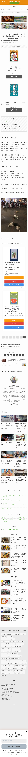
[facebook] (14, 404)
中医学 (17, 665)
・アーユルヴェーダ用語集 (7, 688)
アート (9, 636)
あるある (10, 634)
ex (3, 634)
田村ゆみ (14, 385)
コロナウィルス (6, 651)
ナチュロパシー (5, 348)
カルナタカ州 (18, 646)
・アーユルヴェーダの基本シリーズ (9, 684)
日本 (23, 668)
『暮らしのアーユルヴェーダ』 (11, 500)
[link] (11, 404)
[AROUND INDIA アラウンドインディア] (14, 6)
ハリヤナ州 (5, 660)
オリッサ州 (19, 643)
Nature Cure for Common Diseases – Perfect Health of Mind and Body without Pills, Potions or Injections (12, 309)
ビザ (4, 663)
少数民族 (16, 668)
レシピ (11, 665)
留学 (22, 670)
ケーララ (5, 346)
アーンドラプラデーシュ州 (9, 641)
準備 (10, 670)
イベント (20, 641)
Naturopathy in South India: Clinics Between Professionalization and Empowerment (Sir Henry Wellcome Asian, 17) (12, 266)
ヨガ (4, 665)
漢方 (16, 670)
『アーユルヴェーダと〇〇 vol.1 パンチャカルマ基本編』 (14, 504)
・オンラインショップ (6, 695)
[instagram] (17, 404)
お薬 (22, 634)
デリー (4, 658)
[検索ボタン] (2, 6)
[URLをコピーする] (23, 355)
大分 (4, 668)
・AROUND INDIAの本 (6, 696)
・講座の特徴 (4, 698)
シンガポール (16, 651)
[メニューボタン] (26, 6)
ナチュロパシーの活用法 (10, 124)
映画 (4, 670)
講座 (4, 675)
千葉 (24, 665)
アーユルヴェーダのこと (8, 40)
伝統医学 (10, 346)
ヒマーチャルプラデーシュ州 (18, 660)
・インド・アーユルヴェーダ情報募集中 (10, 692)
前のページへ (7, 121)
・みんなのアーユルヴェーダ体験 (8, 691)
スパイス (5, 653)
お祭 (17, 634)
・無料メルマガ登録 (5, 699)
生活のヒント (17, 346)
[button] (5, 355)
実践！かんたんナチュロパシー (13, 126)
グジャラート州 (6, 648)
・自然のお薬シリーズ (6, 685)
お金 (4, 636)
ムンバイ (23, 663)
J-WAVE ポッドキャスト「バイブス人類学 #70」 (13, 517)
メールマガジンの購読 (10, 529)
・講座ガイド (4, 694)
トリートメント (14, 658)
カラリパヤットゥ (7, 646)
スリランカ (14, 653)
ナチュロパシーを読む (10, 128)
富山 (9, 668)
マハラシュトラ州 (13, 663)
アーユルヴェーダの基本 (8, 639)
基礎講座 (16, 40)
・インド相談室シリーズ (6, 689)
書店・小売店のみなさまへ (8, 508)
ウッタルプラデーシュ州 (8, 643)
